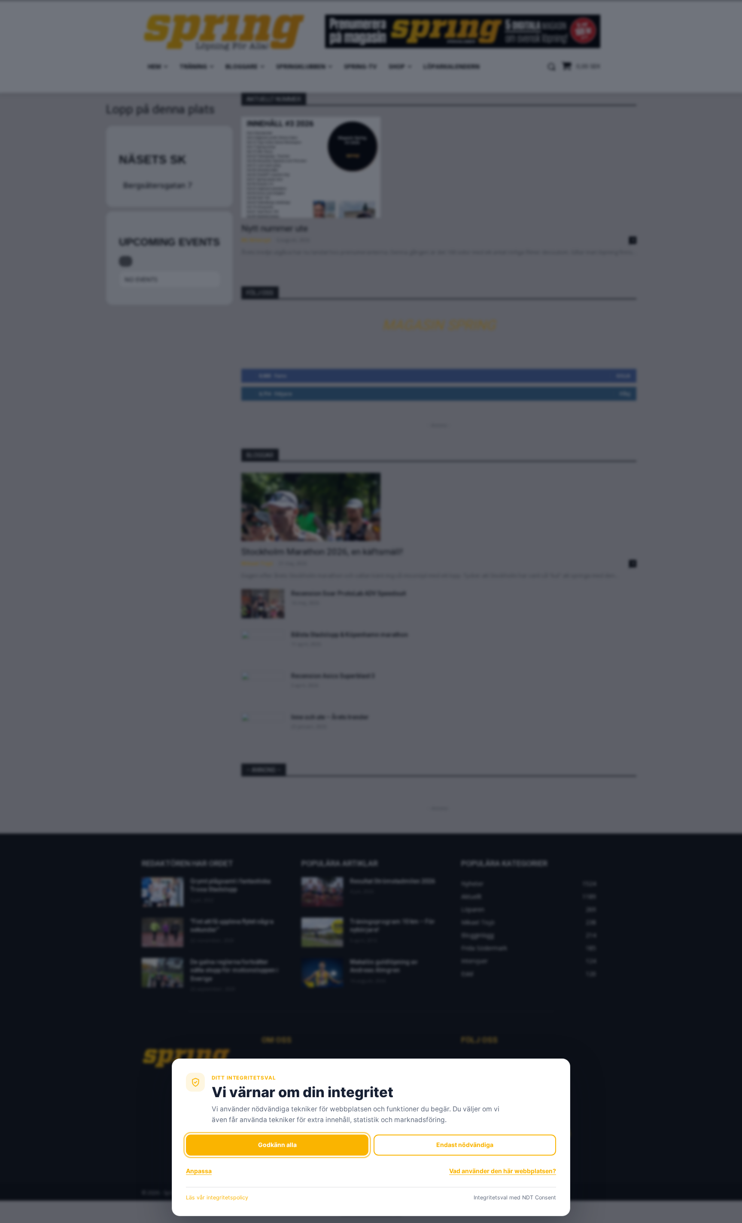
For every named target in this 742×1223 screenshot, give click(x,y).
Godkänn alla (277, 1144)
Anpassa (199, 1170)
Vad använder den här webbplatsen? (502, 1170)
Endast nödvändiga (464, 1144)
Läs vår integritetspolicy (217, 1197)
